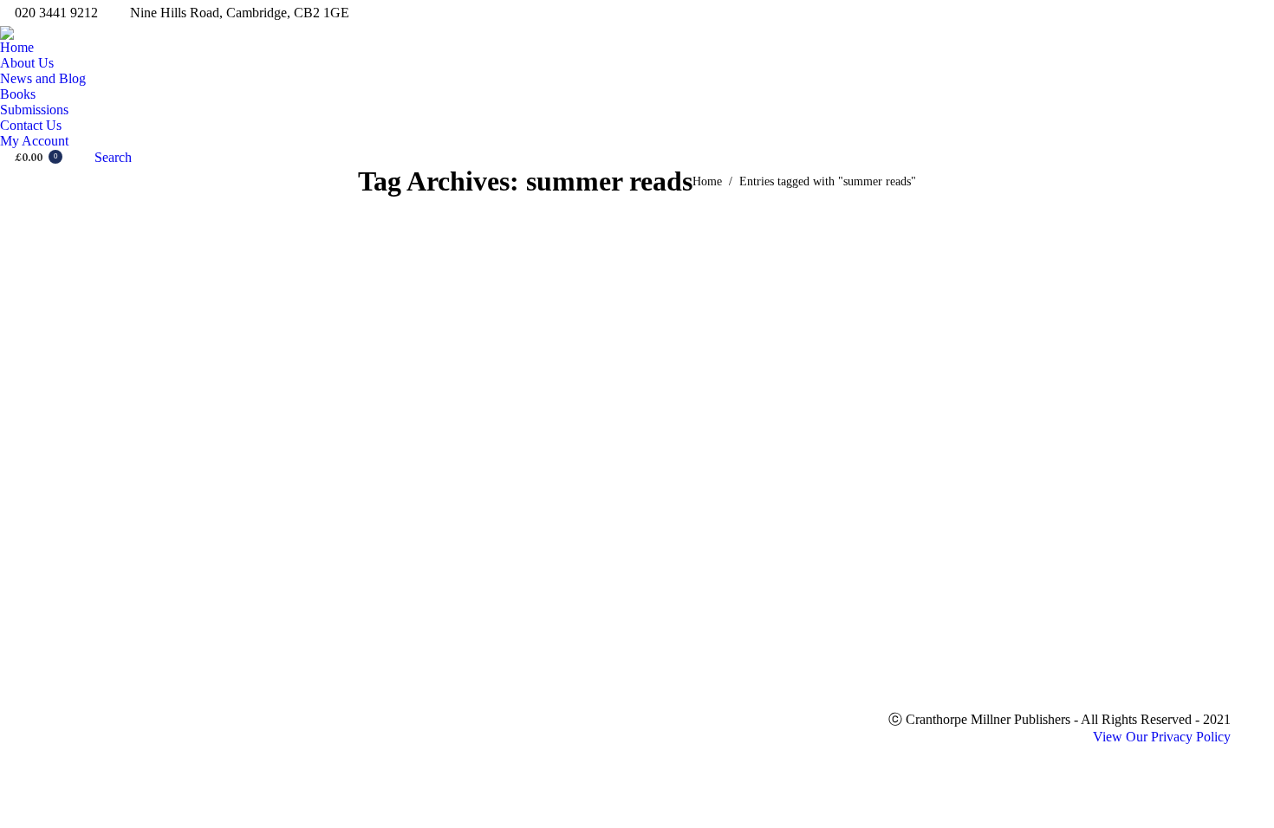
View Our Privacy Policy (1162, 736)
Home (707, 181)
